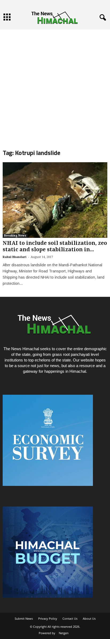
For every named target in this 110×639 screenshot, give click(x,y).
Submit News (24, 618)
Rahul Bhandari (14, 257)
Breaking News (15, 235)
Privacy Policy (47, 618)
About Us (89, 618)
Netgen (64, 633)
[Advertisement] (55, 84)
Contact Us (69, 618)
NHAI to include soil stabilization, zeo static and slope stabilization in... (55, 246)
